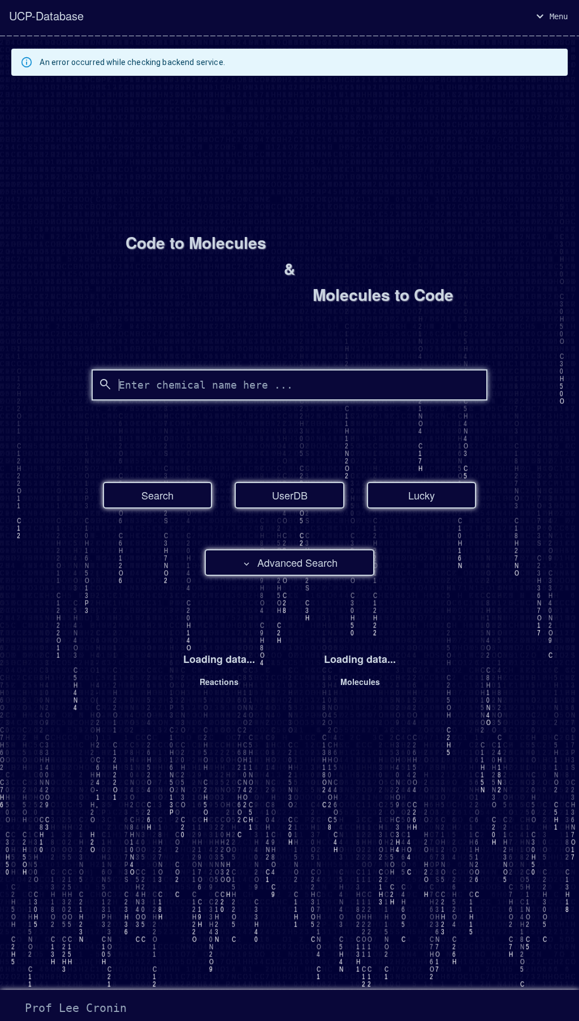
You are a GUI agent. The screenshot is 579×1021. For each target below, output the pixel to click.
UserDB (290, 495)
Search (157, 495)
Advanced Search (297, 562)
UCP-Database (46, 15)
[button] (552, 17)
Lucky (421, 495)
